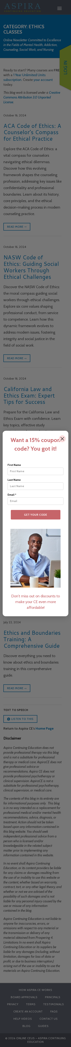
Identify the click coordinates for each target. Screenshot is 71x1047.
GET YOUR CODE (35, 514)
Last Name (14, 480)
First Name (14, 465)
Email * (12, 494)
